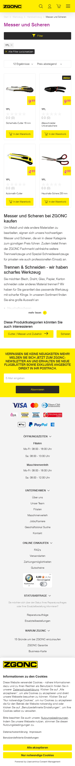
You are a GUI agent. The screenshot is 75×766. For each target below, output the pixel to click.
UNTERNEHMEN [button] (36, 490)
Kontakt (37, 533)
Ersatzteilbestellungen (37, 620)
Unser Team (37, 503)
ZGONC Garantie (38, 645)
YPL (8, 109)
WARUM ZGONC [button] (36, 630)
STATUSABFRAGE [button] (36, 595)
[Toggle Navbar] (68, 6)
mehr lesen (35, 312)
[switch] (43, 584)
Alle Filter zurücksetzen (20, 51)
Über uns (37, 497)
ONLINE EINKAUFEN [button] (36, 543)
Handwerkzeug (34, 16)
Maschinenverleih (38, 515)
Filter (40, 35)
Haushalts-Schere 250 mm (55, 193)
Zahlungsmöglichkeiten (37, 561)
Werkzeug (18, 16)
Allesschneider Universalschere (49, 124)
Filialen (37, 509)
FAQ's (37, 549)
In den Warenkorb (22, 134)
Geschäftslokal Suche (37, 527)
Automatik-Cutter (14, 193)
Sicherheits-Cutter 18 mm (18, 123)
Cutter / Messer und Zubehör (25, 333)
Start (6, 16)
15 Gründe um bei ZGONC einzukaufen (37, 639)
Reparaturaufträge (37, 614)
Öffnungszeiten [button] (35, 436)
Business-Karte (38, 651)
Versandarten (37, 555)
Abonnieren (37, 389)
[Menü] (50, 575)
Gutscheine (37, 567)
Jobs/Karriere (37, 521)
